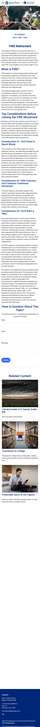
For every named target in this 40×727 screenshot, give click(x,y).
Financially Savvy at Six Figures (18, 494)
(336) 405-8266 (11, 698)
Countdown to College (13, 451)
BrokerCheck (10, 723)
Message (4, 343)
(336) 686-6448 (11, 700)
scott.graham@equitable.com (11, 711)
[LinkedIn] (3, 714)
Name (3, 320)
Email (3, 331)
